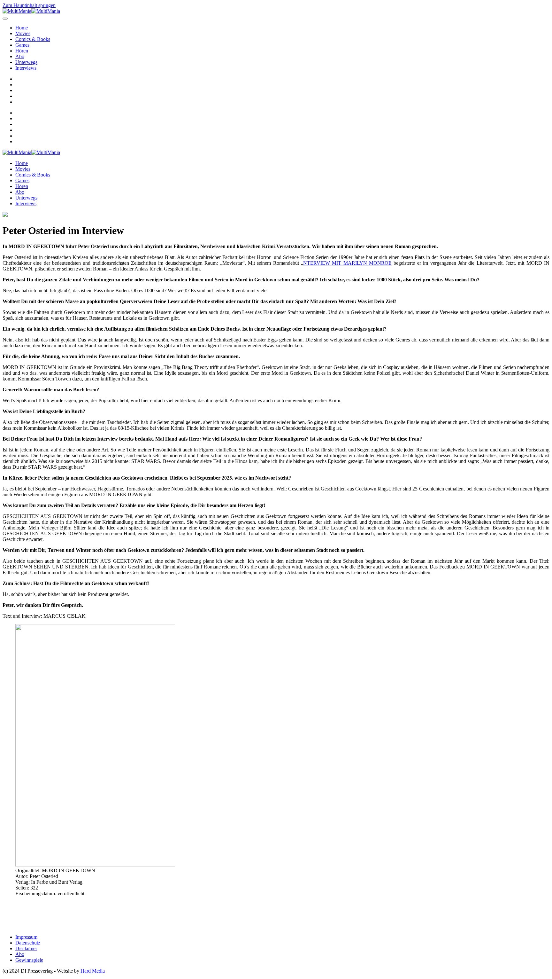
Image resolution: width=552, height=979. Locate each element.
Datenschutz (27, 942)
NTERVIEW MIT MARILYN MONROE (347, 263)
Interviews (25, 68)
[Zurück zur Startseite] (31, 11)
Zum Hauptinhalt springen (29, 5)
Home (21, 27)
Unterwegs (26, 62)
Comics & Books (32, 39)
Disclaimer (26, 948)
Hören (21, 50)
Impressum (26, 937)
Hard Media (92, 971)
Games (22, 45)
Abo (19, 56)
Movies (22, 33)
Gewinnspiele (29, 960)
